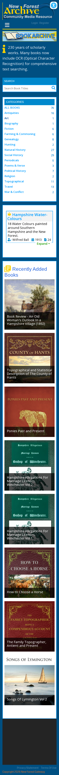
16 (52, 113)
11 (52, 181)
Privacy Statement (28, 768)
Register (44, 23)
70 (52, 108)
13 (52, 187)
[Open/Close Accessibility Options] (54, 5)
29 (52, 155)
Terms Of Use (49, 768)
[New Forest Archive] (29, 11)
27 (52, 150)
